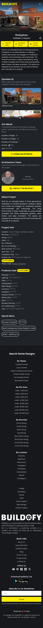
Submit (21, 599)
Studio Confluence (19, 264)
